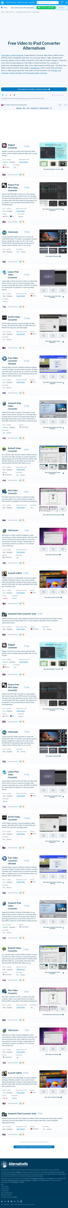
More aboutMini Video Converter (52, 515)
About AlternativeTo (7, 1193)
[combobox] (48, 2)
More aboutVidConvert (52, 554)
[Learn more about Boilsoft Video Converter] (4, 448)
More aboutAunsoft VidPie (52, 597)
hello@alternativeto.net (37, 1178)
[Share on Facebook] (2, 95)
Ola (13, 1172)
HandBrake (35, 68)
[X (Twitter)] (5, 1201)
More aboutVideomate (52, 256)
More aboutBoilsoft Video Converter (52, 473)
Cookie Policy (5, 1191)
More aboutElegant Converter (52, 169)
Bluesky (16, 1180)
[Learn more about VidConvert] (4, 530)
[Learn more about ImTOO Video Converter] (4, 317)
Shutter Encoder (16, 73)
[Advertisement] (34, 25)
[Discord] (2, 1201)
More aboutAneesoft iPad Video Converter (52, 428)
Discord (51, 1178)
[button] (53, 151)
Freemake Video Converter (36, 73)
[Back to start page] (3, 2)
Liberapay (15, 1182)
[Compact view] (61, 105)
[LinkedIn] (21, 1201)
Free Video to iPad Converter (12, 55)
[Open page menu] (66, 2)
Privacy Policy (5, 1189)
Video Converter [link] (44, 108)
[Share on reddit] (10, 95)
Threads (21, 1180)
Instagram (27, 1180)
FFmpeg (54, 70)
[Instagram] (18, 1201)
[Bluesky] (11, 1201)
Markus (19, 1172)
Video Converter (20, 211)
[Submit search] (38, 2)
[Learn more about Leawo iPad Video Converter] (4, 272)
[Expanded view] (59, 105)
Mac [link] (24, 108)
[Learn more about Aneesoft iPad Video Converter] (4, 403)
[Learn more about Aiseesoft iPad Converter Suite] (4, 614)
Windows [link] (18, 108)
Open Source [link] (34, 108)
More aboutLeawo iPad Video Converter (52, 296)
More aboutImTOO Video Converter (52, 341)
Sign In (62, 2)
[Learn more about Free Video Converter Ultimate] (4, 358)
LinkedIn (34, 1180)
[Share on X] (6, 95)
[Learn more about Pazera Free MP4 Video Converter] (4, 185)
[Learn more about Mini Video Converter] (4, 491)
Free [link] (28, 108)
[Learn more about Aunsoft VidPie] (4, 573)
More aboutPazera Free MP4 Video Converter (53, 209)
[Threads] (15, 1201)
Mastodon (11, 1180)
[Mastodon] (8, 1201)
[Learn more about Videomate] (4, 232)
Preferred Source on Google (9, 1197)
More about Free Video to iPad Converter (33, 89)
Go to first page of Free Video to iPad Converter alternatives (34, 1147)
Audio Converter (23, 162)
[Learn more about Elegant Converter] (4, 145)
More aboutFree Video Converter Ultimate (52, 383)
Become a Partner (6, 1195)
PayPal (22, 1182)
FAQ (2, 1184)
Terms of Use (4, 1186)
